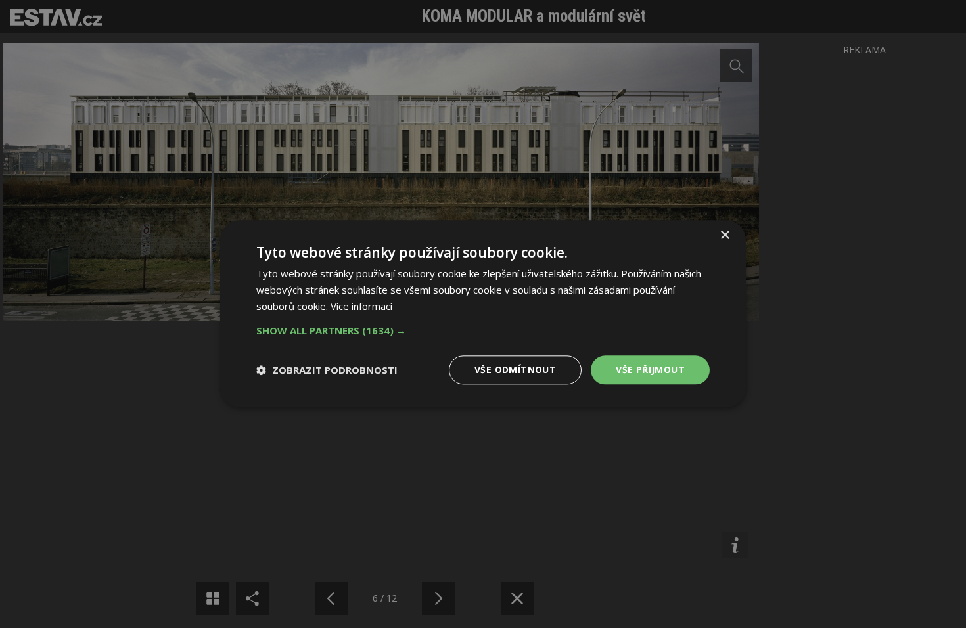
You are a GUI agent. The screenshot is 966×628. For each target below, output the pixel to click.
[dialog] (483, 314)
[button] (483, 330)
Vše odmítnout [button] (515, 369)
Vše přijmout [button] (650, 369)
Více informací (361, 306)
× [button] (724, 235)
